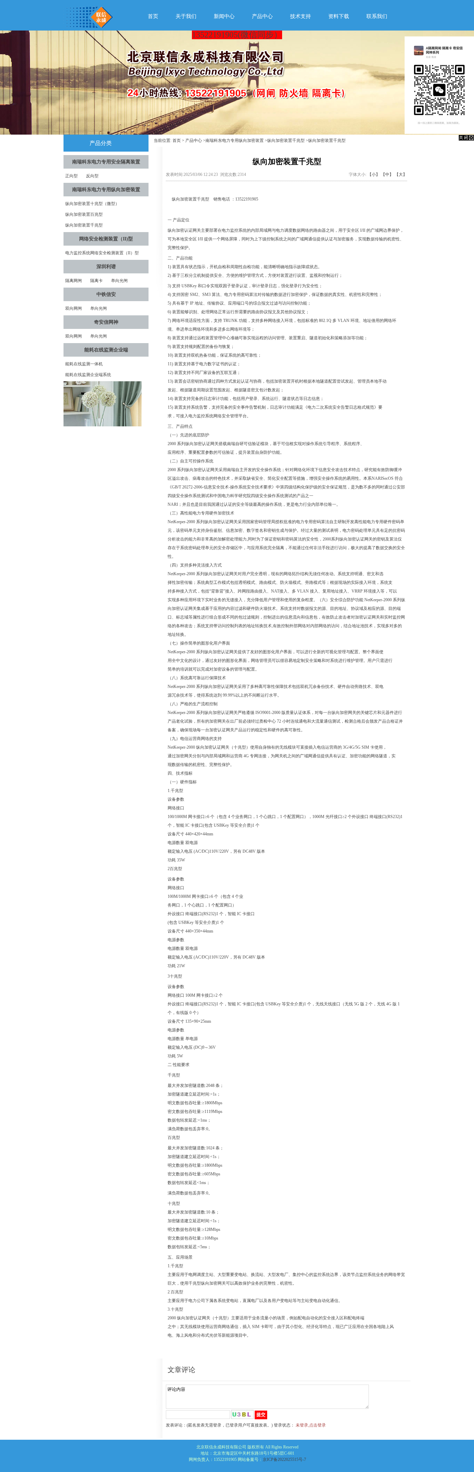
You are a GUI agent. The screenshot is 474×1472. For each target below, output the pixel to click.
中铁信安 (106, 294)
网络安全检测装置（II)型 (106, 238)
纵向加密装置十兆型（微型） (92, 203)
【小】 (373, 174)
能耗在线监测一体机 (84, 363)
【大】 (401, 174)
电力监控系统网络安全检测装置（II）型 (102, 252)
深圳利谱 (106, 266)
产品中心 (262, 16)
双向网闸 (73, 308)
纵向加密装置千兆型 (84, 225)
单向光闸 (119, 280)
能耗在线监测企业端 (106, 349)
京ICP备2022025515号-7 (284, 1459)
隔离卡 (96, 280)
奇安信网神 (106, 322)
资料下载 (338, 16)
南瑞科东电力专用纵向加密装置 (106, 189)
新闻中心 (224, 16)
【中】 (387, 174)
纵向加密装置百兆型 (84, 214)
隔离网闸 (73, 280)
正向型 (71, 175)
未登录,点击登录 (311, 1425)
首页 (153, 16)
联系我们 (376, 16)
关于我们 (186, 16)
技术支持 (300, 16)
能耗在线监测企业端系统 (88, 374)
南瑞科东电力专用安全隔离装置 (106, 161)
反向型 (92, 175)
